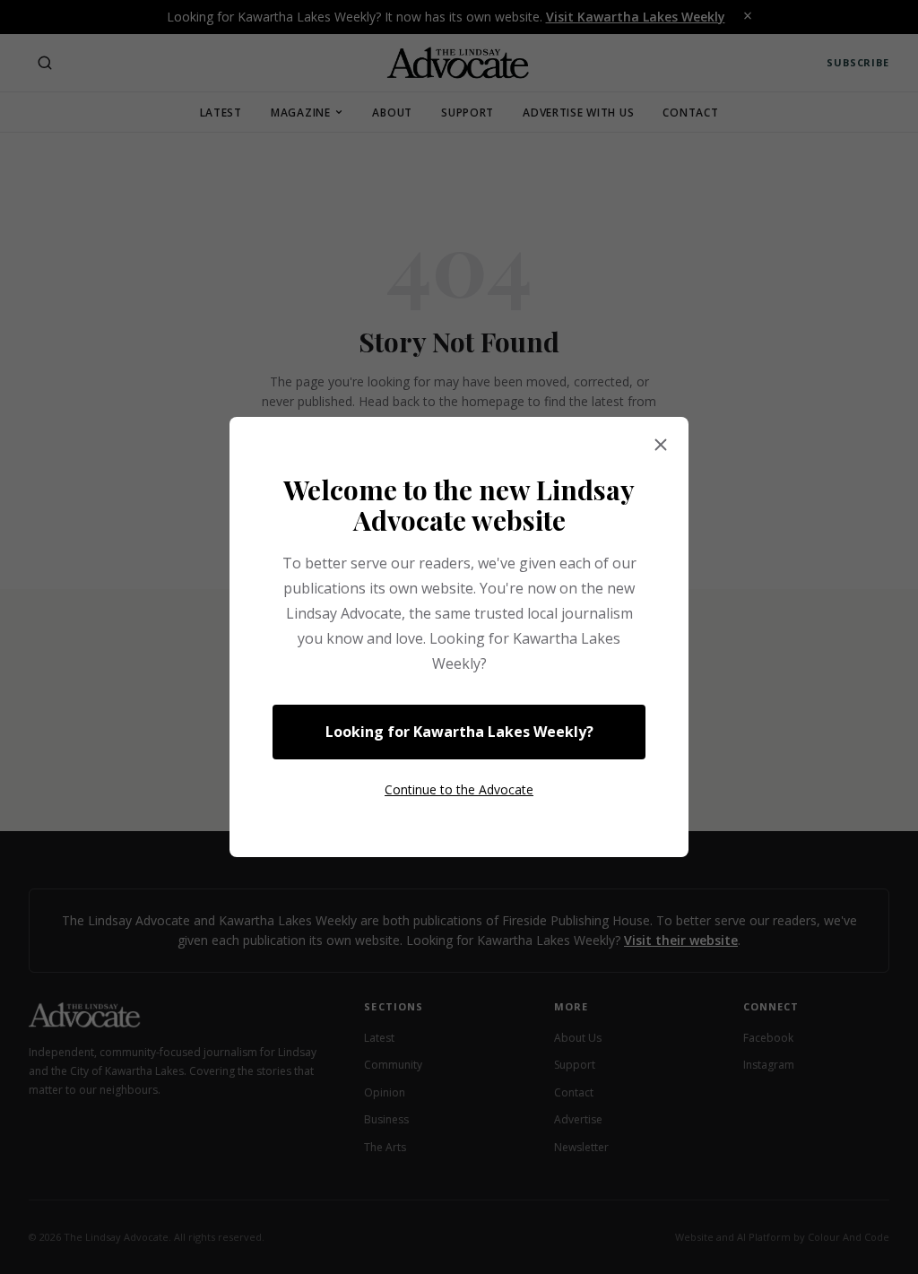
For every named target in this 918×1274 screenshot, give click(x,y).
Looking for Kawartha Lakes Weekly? (459, 731)
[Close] (660, 445)
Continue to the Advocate (459, 789)
